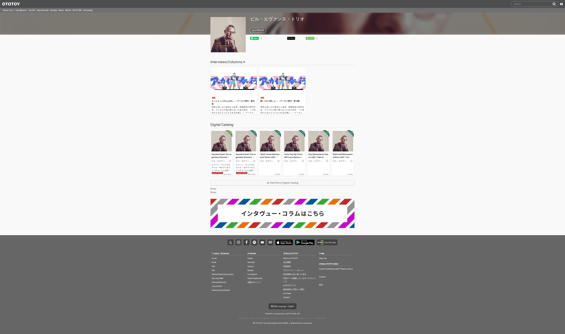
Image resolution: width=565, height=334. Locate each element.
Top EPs (32, 10)
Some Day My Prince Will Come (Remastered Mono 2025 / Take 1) (294, 157)
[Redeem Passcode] (561, 4)
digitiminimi (297, 323)
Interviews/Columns (226, 62)
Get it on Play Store (305, 242)
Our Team (287, 293)
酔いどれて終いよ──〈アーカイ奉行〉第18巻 (280, 101)
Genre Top (7, 10)
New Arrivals (43, 10)
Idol (213, 270)
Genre (216, 253)
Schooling (87, 10)
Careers (286, 297)
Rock (214, 262)
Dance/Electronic (219, 282)
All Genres (224, 253)
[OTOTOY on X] (231, 242)
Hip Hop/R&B (217, 278)
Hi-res (214, 258)
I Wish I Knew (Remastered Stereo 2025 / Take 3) (269, 157)
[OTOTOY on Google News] (270, 242)
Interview (251, 262)
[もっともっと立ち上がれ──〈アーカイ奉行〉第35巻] (234, 82)
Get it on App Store (284, 242)
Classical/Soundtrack (221, 290)
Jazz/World (217, 286)
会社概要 (287, 262)
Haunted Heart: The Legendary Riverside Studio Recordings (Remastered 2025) (221, 158)
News (61, 10)
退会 (321, 285)
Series (250, 258)
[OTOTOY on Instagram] (238, 242)
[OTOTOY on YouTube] (262, 242)
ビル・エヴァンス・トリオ (218, 161)
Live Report (252, 274)
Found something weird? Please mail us (336, 269)
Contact (322, 277)
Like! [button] (311, 38)
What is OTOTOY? (290, 258)
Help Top (323, 258)
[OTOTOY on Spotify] (254, 242)
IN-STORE (77, 10)
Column (250, 266)
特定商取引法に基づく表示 (294, 274)
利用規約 (287, 266)
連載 (214, 98)
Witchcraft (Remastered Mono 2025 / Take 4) (343, 155)
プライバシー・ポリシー (293, 270)
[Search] (555, 4)
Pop (213, 266)
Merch (68, 10)
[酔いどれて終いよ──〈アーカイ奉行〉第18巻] (282, 82)
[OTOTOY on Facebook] (246, 242)
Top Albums (21, 10)
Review (250, 270)
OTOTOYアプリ (289, 285)
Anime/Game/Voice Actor (223, 274)
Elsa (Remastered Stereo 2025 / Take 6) (318, 155)
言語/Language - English (283, 306)
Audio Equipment (254, 278)
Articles (53, 10)
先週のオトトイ (254, 282)
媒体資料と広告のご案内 (293, 289)
